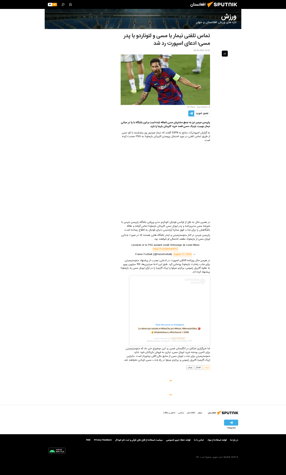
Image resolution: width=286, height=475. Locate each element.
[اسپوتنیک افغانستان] (223, 9)
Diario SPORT (178, 338)
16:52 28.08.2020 (201, 51)
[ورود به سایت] (70, 4)
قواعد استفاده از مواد (217, 440)
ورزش (206, 367)
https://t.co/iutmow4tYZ (165, 249)
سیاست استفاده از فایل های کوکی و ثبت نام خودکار (139, 440)
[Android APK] (57, 451)
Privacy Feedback (103, 440)
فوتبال (198, 367)
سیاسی (181, 412)
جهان (200, 412)
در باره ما (234, 440)
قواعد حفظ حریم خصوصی (178, 440)
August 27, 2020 (183, 254)
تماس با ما (199, 440)
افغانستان (191, 412)
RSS (88, 440)
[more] (225, 54)
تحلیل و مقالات (169, 412)
